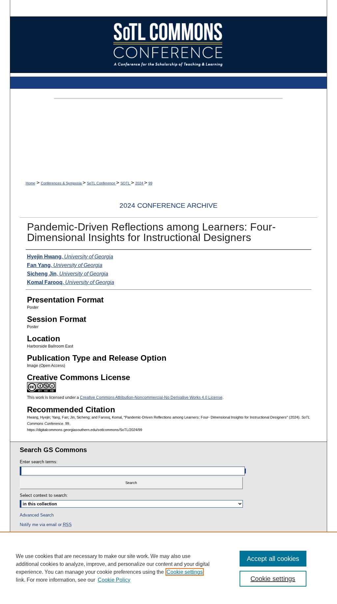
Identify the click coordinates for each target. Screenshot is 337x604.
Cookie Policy (114, 580)
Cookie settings (185, 572)
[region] (168, 568)
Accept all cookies (273, 558)
